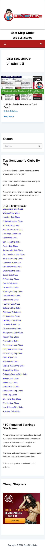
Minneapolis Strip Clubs (13, 391)
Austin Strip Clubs (10, 246)
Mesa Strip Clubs (10, 357)
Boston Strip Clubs (11, 300)
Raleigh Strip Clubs (11, 378)
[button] (41, 43)
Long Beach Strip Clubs (13, 349)
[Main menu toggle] (5, 43)
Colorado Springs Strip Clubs (15, 374)
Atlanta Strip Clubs (10, 362)
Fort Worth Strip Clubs (12, 267)
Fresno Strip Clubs (10, 341)
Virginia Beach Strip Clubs (13, 366)
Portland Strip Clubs (11, 316)
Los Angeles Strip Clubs (13, 209)
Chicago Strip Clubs (11, 213)
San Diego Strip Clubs (12, 234)
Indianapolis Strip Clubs (13, 258)
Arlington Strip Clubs (11, 411)
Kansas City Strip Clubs (13, 353)
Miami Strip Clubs (10, 382)
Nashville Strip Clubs (11, 304)
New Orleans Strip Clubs (13, 407)
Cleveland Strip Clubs (12, 399)
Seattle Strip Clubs (10, 283)
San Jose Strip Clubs (11, 242)
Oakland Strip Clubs (11, 386)
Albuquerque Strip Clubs (13, 333)
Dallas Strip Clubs (10, 238)
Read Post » (9, 116)
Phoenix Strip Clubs (11, 225)
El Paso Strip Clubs (11, 279)
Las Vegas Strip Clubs (12, 320)
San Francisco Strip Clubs (14, 254)
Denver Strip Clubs (10, 287)
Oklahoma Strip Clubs (12, 312)
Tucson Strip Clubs (11, 337)
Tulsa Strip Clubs (10, 395)
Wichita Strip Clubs (11, 403)
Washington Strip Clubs (13, 291)
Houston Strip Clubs (11, 217)
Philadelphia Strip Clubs (13, 221)
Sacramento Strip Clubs (13, 345)
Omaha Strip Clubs (11, 370)
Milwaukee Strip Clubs (12, 329)
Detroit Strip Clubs (10, 275)
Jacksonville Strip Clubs (13, 250)
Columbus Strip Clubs (12, 262)
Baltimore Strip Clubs (11, 308)
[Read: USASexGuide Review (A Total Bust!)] (22, 88)
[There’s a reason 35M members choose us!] (21, 508)
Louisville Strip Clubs (11, 324)
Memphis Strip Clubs (11, 296)
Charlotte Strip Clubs (11, 271)
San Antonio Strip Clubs (13, 229)
